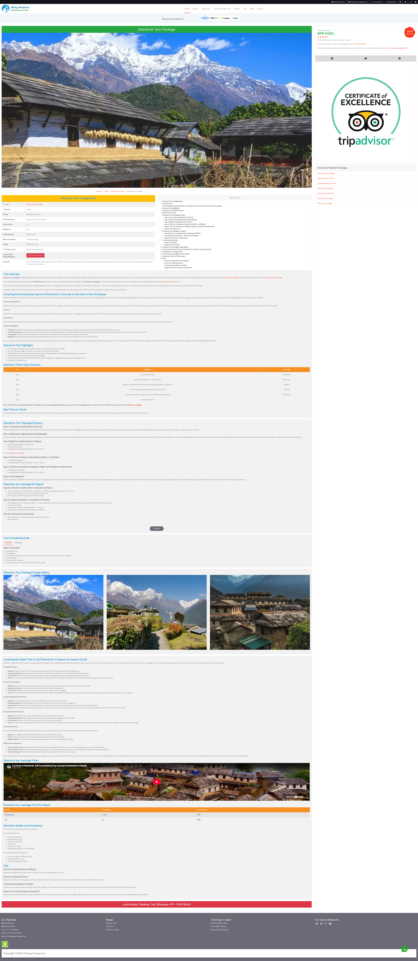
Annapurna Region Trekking (219, 923)
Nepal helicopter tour (222, 9)
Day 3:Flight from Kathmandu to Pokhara (178, 222)
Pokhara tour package (134, 405)
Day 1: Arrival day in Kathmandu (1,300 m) (179, 217)
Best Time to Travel (169, 213)
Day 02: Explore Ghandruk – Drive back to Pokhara (182, 236)
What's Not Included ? (172, 245)
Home (187, 9)
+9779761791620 (35, 255)
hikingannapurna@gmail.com (359, 2)
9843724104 (391, 2)
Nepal (195, 9)
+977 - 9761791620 (180, 904)
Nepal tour (206, 9)
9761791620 (377, 2)
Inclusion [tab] (8, 542)
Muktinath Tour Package (325, 193)
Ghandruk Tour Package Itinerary (174, 215)
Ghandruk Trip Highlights (171, 208)
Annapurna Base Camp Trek (326, 183)
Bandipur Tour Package (325, 188)
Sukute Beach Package (325, 198)
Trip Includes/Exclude (170, 240)
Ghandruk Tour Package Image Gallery (176, 247)
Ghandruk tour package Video (173, 252)
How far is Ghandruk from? (174, 263)
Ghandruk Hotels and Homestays (174, 256)
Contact (260, 9)
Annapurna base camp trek (170, 282)
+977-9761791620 (359, 44)
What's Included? (171, 242)
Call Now (156, 528)
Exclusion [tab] (18, 543)
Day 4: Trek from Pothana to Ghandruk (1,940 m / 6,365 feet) (185, 224)
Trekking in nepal (111, 923)
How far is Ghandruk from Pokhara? (177, 261)
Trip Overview (167, 204)
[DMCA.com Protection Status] (5, 944)
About (236, 9)
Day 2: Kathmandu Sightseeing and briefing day (181, 220)
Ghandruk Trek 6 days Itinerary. (173, 210)
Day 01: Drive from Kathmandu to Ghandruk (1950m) (183, 233)
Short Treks (109, 926)
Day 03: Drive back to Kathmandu (176, 238)
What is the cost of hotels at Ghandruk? (178, 268)
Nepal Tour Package (117, 191)
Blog (252, 9)
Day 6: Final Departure (172, 229)
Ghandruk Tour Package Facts (173, 201)
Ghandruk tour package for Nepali (174, 231)
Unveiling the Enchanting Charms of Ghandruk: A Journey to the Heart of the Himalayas (192, 206)
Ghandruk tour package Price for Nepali (176, 254)
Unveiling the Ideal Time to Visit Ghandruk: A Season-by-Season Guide (187, 249)
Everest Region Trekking (218, 926)
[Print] (399, 58)
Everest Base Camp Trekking (219, 930)
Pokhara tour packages (231, 278)
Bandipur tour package (274, 278)
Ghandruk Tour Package (34, 204)
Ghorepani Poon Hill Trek (325, 178)
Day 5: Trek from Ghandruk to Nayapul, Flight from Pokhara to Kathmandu (190, 226)
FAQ (245, 9)
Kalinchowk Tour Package (326, 173)
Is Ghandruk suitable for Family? (176, 265)
